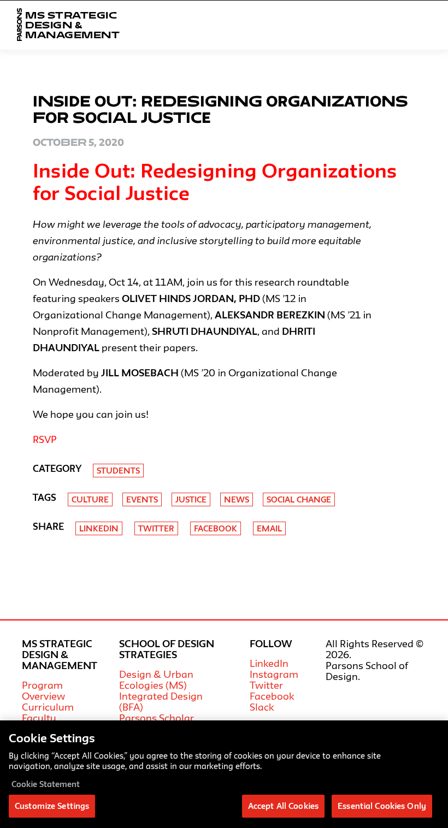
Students (118, 470)
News (236, 499)
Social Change (299, 499)
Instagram (274, 674)
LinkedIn (269, 663)
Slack (262, 706)
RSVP (45, 439)
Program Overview (43, 690)
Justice (191, 499)
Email (269, 528)
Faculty (39, 717)
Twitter (156, 528)
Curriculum (48, 706)
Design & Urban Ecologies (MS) (156, 679)
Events (142, 499)
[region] (224, 774)
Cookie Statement (45, 784)
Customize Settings (52, 806)
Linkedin (99, 528)
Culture (90, 499)
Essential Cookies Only (382, 806)
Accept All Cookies (283, 806)
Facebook (215, 528)
